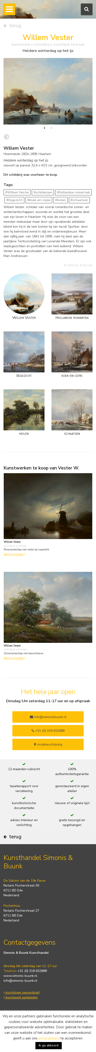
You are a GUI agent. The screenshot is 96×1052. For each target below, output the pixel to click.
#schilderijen (43, 192)
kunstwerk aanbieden (21, 997)
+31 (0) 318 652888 (49, 730)
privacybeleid (49, 1038)
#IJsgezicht (14, 200)
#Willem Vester (17, 192)
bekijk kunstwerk (14, 554)
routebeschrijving (49, 744)
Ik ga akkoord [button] (48, 1045)
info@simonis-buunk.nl (20, 980)
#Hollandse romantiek (73, 192)
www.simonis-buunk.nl (20, 976)
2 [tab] (51, 128)
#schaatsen (79, 200)
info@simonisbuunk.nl (49, 717)
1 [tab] (44, 128)
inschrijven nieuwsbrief (22, 992)
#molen (60, 200)
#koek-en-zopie (39, 200)
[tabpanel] (48, 91)
